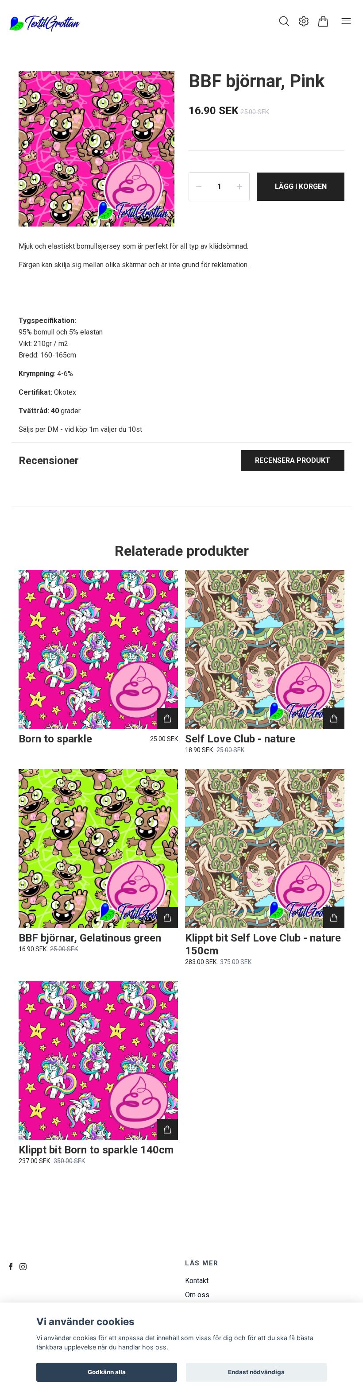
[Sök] (284, 21)
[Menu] (346, 21)
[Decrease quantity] (199, 187)
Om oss (197, 1295)
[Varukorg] (323, 21)
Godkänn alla (107, 1372)
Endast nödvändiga (256, 1372)
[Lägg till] (167, 718)
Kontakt (197, 1280)
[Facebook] (10, 1266)
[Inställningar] (303, 21)
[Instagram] (23, 1266)
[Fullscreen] (156, 88)
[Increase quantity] (239, 187)
